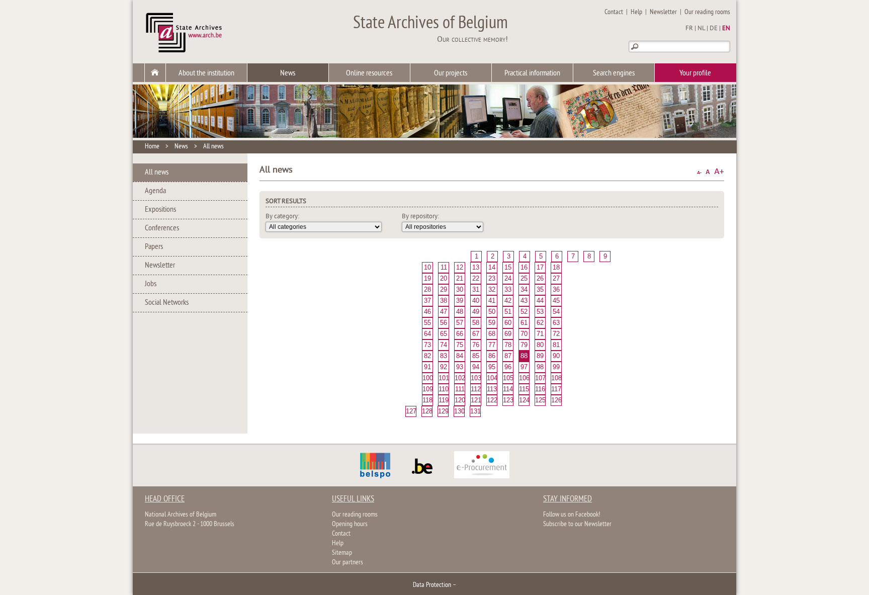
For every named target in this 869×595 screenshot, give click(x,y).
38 (443, 300)
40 (475, 300)
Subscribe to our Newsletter (577, 524)
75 (459, 345)
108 (556, 378)
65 (443, 333)
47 (443, 311)
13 (475, 267)
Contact (613, 12)
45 (556, 300)
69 (507, 333)
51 (507, 311)
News (287, 73)
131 (475, 411)
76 (475, 345)
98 (540, 367)
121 (476, 400)
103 (476, 378)
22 (475, 278)
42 (507, 300)
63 (556, 322)
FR (689, 29)
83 (443, 356)
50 (491, 311)
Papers (154, 247)
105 (508, 378)
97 (524, 367)
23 (491, 278)
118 (427, 400)
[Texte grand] (719, 172)
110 (444, 389)
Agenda (155, 191)
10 (427, 267)
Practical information (532, 73)
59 (491, 322)
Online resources (369, 73)
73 (427, 345)
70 (524, 333)
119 (444, 400)
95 (491, 367)
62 (540, 322)
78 (507, 345)
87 (507, 356)
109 (427, 389)
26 (540, 278)
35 (540, 289)
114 (508, 389)
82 (427, 356)
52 (524, 311)
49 (475, 311)
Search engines (614, 73)
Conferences (162, 228)
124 (524, 400)
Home (152, 146)
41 (491, 300)
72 (556, 333)
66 (459, 333)
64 (427, 333)
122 (492, 400)
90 (556, 356)
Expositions (160, 210)
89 (540, 356)
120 (460, 400)
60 (507, 322)
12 (459, 267)
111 (460, 389)
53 (540, 311)
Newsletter (663, 12)
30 (459, 289)
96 (507, 367)
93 (459, 367)
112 (476, 389)
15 (507, 267)
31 (475, 289)
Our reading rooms (707, 12)
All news (213, 146)
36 (556, 289)
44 (540, 300)
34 (524, 289)
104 (492, 378)
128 (427, 411)
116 (540, 389)
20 (443, 278)
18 (556, 267)
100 (427, 378)
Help (636, 12)
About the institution (206, 73)
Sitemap (342, 553)
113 (492, 389)
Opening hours (350, 524)
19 (427, 278)
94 (475, 367)
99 (556, 367)
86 (491, 356)
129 (443, 411)
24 (507, 278)
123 (508, 400)
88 (524, 356)
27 (556, 278)
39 (459, 300)
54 (556, 311)
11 (444, 267)
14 (491, 267)
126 (556, 400)
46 (427, 311)
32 (491, 289)
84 (459, 356)
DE (714, 29)
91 (427, 367)
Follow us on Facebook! (571, 515)
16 (524, 267)
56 (443, 322)
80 (540, 345)
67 (475, 333)
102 (460, 378)
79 (524, 345)
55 (427, 322)
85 (475, 356)
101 (444, 378)
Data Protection (432, 585)
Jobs (150, 284)
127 (411, 411)
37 (427, 300)
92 (443, 367)
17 (540, 267)
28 (427, 289)
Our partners (347, 562)
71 (540, 333)
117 (556, 389)
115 (524, 389)
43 (524, 300)
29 (443, 289)
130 (459, 411)
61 (524, 322)
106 (524, 378)
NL (701, 29)
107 (540, 378)
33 (507, 289)
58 (475, 322)
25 (524, 278)
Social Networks (167, 303)
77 (491, 345)
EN (726, 29)
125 (540, 400)
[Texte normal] (708, 172)
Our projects (450, 73)
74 (443, 345)
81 (556, 345)
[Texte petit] (699, 172)
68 (491, 333)
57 (459, 322)
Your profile (695, 73)
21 (459, 278)
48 (459, 311)
